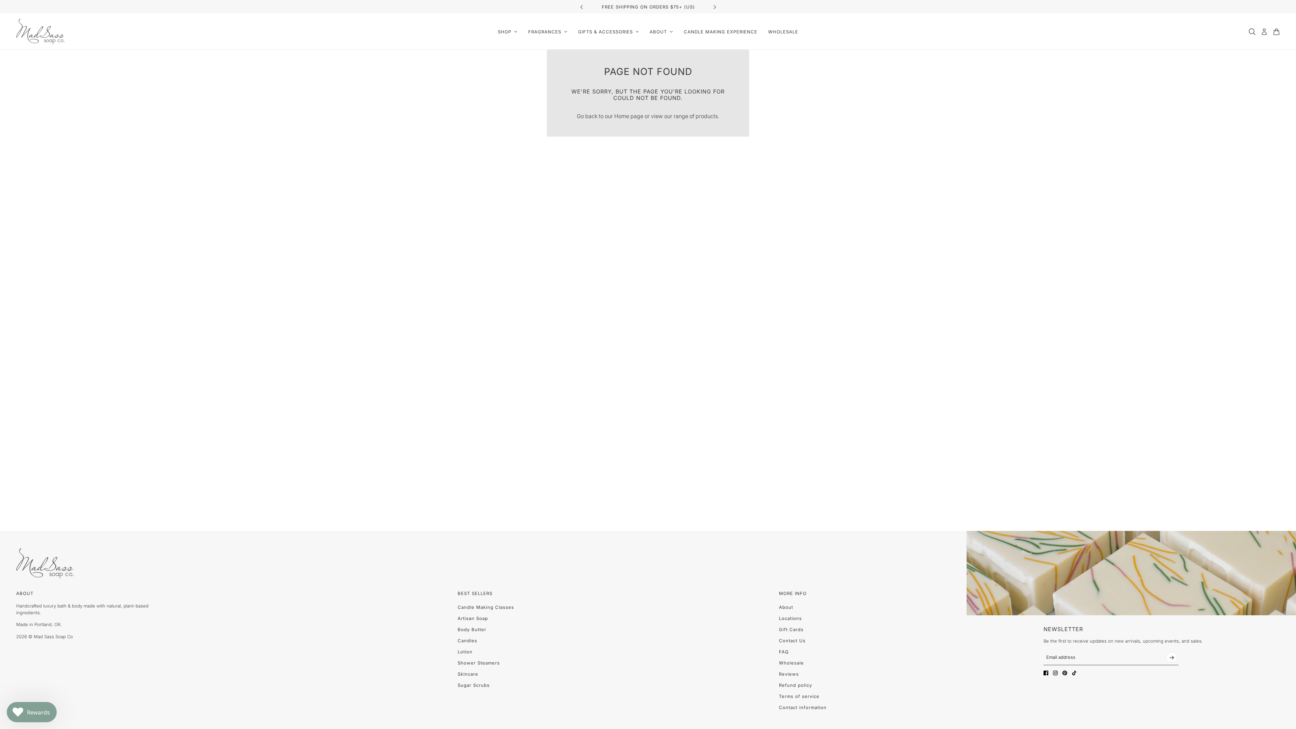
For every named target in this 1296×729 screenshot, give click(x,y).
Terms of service (799, 696)
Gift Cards (791, 629)
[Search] (1252, 31)
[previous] (581, 7)
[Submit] (1171, 657)
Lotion (465, 651)
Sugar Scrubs (474, 685)
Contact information (803, 707)
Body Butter (472, 629)
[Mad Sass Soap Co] (40, 31)
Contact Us (792, 640)
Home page (628, 116)
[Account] (1264, 31)
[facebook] (1046, 673)
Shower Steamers (479, 663)
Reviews (789, 674)
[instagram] (1055, 673)
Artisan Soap (473, 618)
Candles (467, 640)
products (707, 116)
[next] (715, 7)
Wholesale (791, 663)
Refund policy (795, 685)
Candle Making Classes (486, 607)
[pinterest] (1065, 673)
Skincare (468, 674)
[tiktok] (1074, 673)
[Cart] (1276, 31)
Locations (790, 618)
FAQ (784, 651)
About (786, 607)
